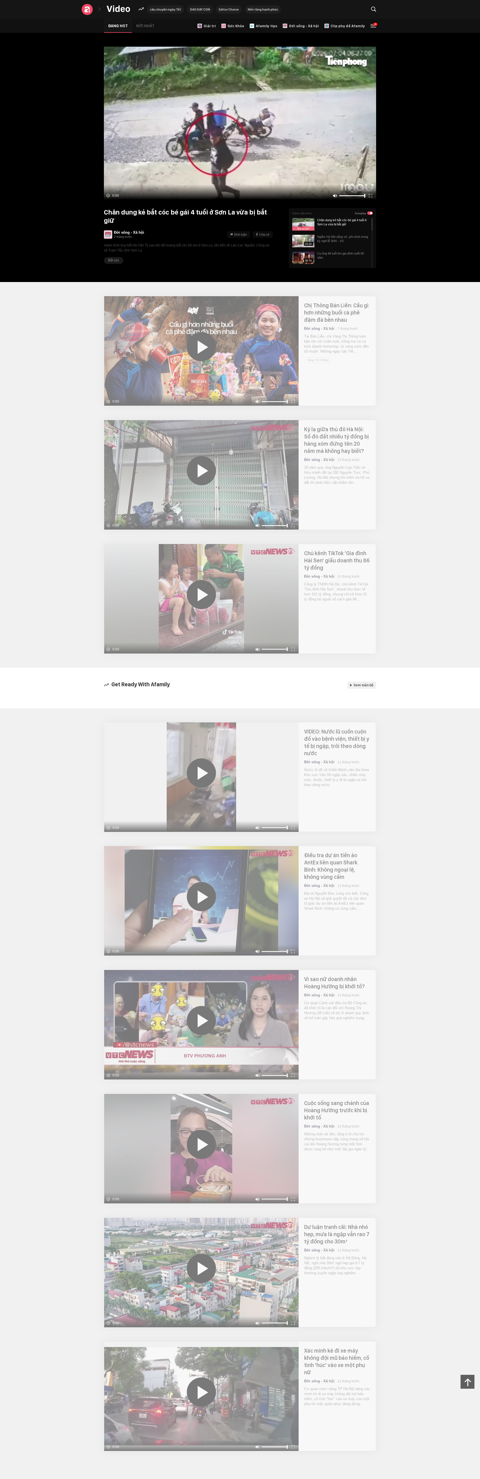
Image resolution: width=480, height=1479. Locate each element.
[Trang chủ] (118, 9)
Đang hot (118, 26)
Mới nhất (145, 26)
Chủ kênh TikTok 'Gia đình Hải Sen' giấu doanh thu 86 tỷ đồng (337, 560)
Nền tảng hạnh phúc (263, 9)
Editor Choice (229, 9)
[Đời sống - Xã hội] (108, 234)
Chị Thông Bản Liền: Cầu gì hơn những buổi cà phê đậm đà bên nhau (336, 312)
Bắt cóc (113, 260)
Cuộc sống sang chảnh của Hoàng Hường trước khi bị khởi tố (336, 1110)
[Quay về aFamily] (87, 9)
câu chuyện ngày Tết (165, 9)
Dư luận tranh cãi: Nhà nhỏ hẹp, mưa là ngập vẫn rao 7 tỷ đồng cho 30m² (336, 1234)
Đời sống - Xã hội (129, 232)
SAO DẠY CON (200, 9)
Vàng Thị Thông (318, 360)
